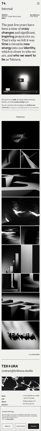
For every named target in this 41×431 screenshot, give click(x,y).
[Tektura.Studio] (16, 3)
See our (8, 419)
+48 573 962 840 (28, 398)
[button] (38, 3)
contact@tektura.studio (31, 395)
